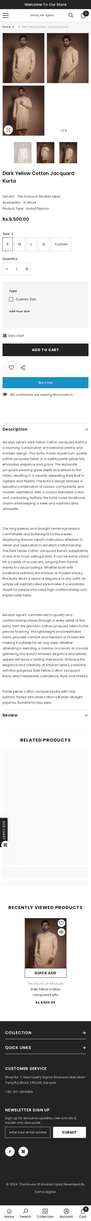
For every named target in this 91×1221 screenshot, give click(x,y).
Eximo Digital (45, 1192)
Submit (69, 1132)
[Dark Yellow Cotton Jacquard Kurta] (45, 943)
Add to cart (45, 349)
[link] (45, 875)
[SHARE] (21, 368)
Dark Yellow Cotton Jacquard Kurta (45, 992)
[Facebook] (10, 1151)
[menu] (6, 15)
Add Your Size (19, 311)
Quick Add (45, 972)
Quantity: (10, 259)
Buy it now (45, 382)
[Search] (71, 15)
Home (6, 27)
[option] (23, 84)
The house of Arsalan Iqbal (38, 196)
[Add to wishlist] (11, 367)
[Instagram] (23, 1151)
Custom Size (26, 299)
